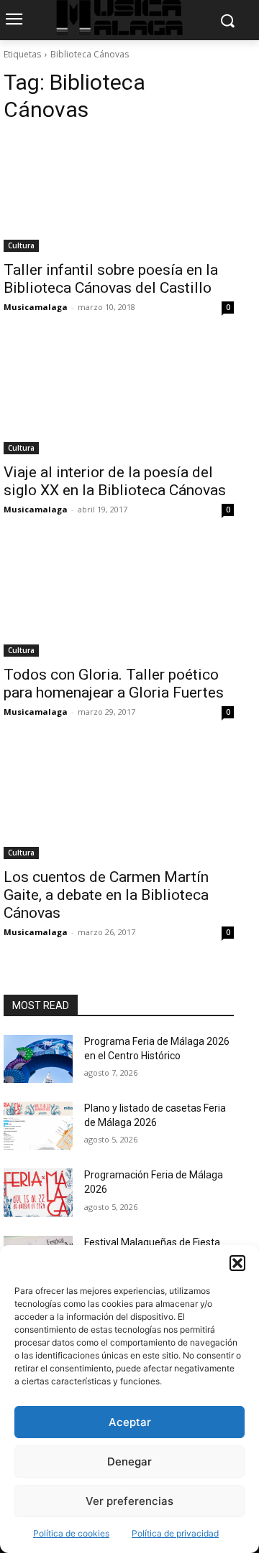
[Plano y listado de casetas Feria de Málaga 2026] (38, 1126)
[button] (237, 1263)
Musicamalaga (36, 306)
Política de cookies (71, 1533)
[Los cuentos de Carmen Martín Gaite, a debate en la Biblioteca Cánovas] (119, 801)
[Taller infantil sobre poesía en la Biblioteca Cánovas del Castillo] (119, 194)
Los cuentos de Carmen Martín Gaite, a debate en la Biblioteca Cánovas (106, 894)
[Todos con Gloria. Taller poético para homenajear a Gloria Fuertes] (119, 599)
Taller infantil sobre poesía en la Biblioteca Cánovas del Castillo (111, 278)
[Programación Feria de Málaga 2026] (38, 1192)
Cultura (21, 245)
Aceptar (130, 1422)
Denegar (129, 1461)
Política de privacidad (175, 1533)
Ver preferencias (129, 1501)
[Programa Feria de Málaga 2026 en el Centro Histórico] (38, 1059)
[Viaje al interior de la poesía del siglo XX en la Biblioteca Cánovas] (119, 396)
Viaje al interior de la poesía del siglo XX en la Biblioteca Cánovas (115, 481)
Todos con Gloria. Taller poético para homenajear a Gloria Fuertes (114, 683)
